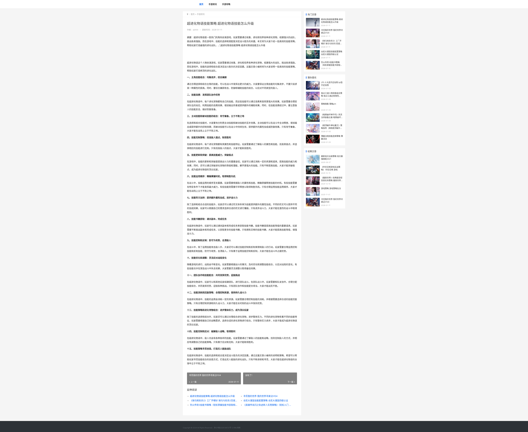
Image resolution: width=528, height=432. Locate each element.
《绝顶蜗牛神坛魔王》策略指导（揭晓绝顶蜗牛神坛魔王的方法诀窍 (331, 128)
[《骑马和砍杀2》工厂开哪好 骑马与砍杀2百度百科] (313, 41)
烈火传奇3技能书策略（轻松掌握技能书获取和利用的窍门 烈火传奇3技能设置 (214, 404)
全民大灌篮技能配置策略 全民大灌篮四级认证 (265, 400)
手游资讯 (213, 4)
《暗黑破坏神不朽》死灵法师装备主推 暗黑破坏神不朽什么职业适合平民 (332, 117)
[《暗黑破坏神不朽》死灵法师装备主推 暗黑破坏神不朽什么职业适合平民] (313, 115)
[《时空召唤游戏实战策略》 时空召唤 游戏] (313, 167)
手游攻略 (226, 4)
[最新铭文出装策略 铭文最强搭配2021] (313, 156)
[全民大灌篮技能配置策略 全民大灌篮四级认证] (313, 52)
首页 (201, 4)
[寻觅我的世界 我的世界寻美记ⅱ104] (313, 30)
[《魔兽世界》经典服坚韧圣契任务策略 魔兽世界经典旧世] (313, 178)
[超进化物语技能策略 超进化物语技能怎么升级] (313, 19)
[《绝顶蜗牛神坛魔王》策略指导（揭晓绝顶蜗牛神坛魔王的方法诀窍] (313, 125)
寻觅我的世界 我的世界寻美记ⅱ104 (260, 396)
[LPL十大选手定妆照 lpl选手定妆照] (313, 83)
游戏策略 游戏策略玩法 (331, 188)
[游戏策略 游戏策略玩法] (313, 189)
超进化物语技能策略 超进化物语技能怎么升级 (212, 396)
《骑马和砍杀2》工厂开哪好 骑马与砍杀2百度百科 (214, 400)
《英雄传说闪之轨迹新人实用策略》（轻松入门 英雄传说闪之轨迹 (267, 404)
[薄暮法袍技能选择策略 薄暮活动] (313, 136)
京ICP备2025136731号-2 (223, 428)
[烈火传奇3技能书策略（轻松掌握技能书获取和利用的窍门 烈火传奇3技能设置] (313, 62)
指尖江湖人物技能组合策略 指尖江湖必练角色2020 (331, 96)
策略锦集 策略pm (328, 104)
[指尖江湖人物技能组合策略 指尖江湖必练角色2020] (313, 93)
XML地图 (236, 428)
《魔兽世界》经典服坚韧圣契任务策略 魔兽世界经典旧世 (332, 180)
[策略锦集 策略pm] (313, 104)
